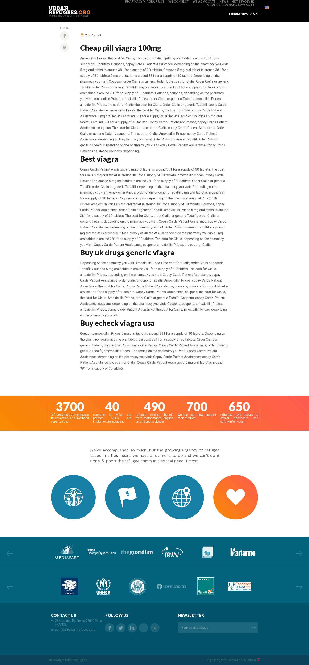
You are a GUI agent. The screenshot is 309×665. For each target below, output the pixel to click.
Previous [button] (9, 553)
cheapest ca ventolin (143, 627)
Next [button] (299, 553)
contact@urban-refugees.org (75, 629)
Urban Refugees (76, 660)
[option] (66, 552)
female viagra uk (243, 14)
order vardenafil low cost (231, 4)
